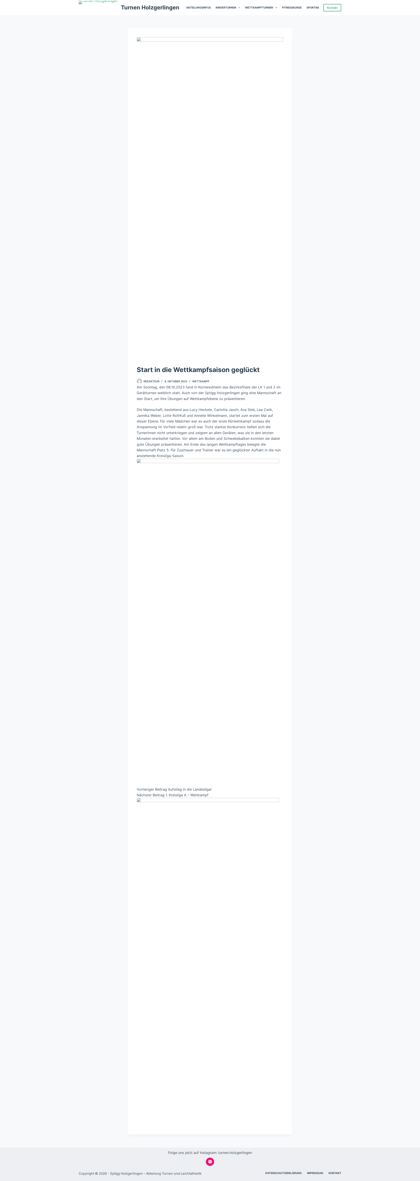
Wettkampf (200, 381)
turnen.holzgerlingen (235, 1152)
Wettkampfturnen (259, 7)
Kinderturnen (226, 7)
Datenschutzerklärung (283, 1173)
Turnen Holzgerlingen (150, 7)
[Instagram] (210, 1162)
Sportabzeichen (318, 7)
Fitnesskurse (292, 7)
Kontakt (332, 7)
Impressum (315, 1173)
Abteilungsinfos (198, 7)
